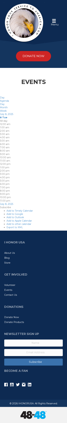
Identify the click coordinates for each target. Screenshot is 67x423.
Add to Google (15, 214)
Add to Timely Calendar (20, 210)
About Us (9, 252)
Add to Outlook (15, 217)
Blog (7, 257)
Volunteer (9, 285)
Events (8, 290)
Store (7, 262)
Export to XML (15, 227)
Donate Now (11, 317)
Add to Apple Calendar (19, 220)
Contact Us (10, 294)
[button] (5, 207)
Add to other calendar (19, 224)
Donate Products (14, 322)
